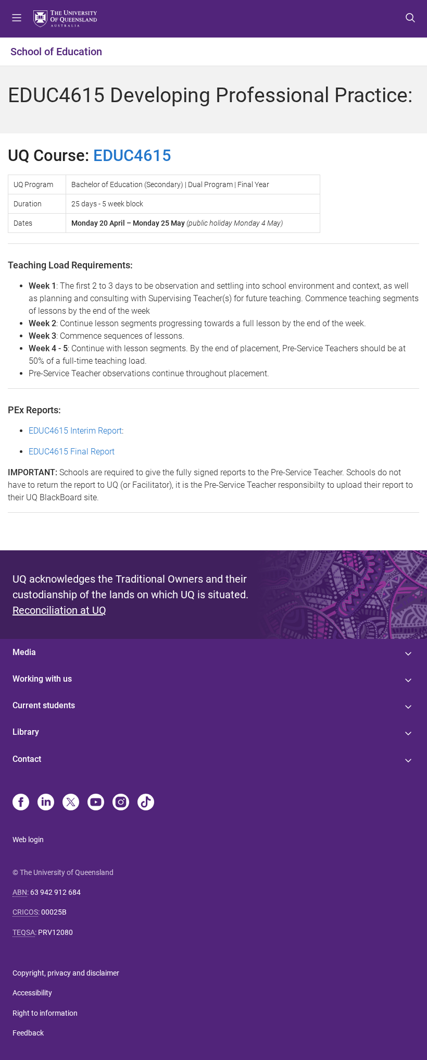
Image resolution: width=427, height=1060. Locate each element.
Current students (43, 705)
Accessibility (32, 993)
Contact (26, 759)
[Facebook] (20, 803)
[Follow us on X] (70, 803)
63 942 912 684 (55, 892)
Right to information (45, 1013)
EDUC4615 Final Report (72, 452)
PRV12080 (55, 932)
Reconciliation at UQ (59, 610)
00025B (54, 912)
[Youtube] (95, 803)
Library (25, 732)
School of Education (56, 51)
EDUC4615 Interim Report (75, 431)
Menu (16, 19)
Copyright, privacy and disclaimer (65, 973)
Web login (28, 839)
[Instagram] (120, 803)
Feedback (28, 1033)
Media (24, 652)
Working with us (42, 679)
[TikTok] (145, 803)
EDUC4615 (132, 155)
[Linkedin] (45, 803)
